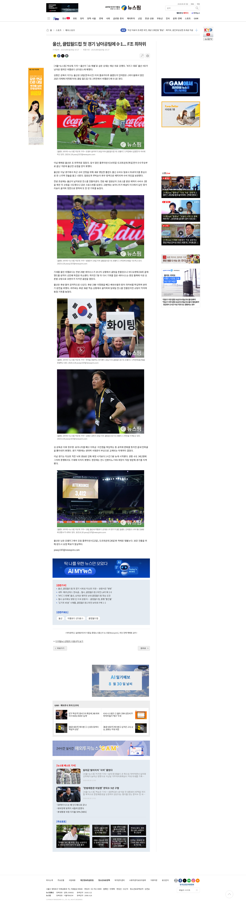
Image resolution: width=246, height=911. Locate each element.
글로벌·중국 (118, 18)
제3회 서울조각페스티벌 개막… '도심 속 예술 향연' (101, 830)
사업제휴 (72, 880)
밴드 (66, 55)
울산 (60, 618)
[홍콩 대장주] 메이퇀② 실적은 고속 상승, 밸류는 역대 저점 (118, 728)
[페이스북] (180, 881)
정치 (82, 18)
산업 (140, 18)
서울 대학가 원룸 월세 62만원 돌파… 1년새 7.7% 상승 (119, 830)
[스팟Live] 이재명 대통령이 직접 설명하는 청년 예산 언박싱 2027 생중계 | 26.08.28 (180, 241)
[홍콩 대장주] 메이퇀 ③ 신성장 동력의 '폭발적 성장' (84, 728)
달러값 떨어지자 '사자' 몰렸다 (98, 770)
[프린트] (147, 56)
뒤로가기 (60, 648)
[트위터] (185, 881)
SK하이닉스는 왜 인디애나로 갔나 (71, 804)
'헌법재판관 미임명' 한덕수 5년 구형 (101, 788)
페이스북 (58, 55)
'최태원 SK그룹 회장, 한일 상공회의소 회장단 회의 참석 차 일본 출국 (72, 843)
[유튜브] (176, 881)
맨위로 (143, 648)
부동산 (160, 18)
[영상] (180, 186)
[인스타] (193, 881)
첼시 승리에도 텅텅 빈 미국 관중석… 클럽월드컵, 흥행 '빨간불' (85, 599)
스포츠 (188, 18)
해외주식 (182, 13)
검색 (197, 8)
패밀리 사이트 (184, 890)
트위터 (62, 55)
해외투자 (131, 18)
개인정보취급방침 (87, 880)
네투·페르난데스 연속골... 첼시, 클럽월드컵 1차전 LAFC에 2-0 (85, 592)
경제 (101, 18)
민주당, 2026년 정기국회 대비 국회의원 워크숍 (137, 842)
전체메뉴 (48, 18)
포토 (75, 18)
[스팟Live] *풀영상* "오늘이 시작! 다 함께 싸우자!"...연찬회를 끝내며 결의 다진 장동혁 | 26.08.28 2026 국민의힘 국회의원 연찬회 (181, 217)
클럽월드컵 (93, 618)
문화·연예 (177, 18)
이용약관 (154, 880)
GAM (196, 18)
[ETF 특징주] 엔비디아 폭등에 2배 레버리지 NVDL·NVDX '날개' (84, 714)
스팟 (166, 173)
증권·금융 (149, 18)
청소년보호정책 (104, 880)
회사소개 (49, 880)
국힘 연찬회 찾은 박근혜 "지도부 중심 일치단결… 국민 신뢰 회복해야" (119, 842)
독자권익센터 (120, 880)
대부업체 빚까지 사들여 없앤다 (70, 808)
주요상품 (61, 880)
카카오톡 (55, 55)
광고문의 (165, 880)
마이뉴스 (196, 13)
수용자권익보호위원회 (137, 880)
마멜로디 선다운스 (75, 618)
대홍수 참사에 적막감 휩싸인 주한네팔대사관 (101, 842)
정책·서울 (91, 18)
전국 (168, 18)
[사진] (68, 776)
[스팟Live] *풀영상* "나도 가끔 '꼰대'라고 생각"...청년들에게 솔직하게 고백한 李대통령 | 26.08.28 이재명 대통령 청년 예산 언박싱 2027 (180, 193)
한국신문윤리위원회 (187, 885)
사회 (108, 18)
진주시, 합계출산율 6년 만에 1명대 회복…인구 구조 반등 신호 (152, 30)
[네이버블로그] (189, 881)
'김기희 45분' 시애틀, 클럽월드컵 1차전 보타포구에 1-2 (82, 602)
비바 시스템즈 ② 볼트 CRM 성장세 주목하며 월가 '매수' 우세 (118, 714)
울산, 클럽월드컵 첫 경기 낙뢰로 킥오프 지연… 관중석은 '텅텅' (85, 588)
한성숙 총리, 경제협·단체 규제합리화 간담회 (137, 830)
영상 (64, 18)
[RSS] (198, 881)
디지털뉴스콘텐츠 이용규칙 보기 (69, 641)
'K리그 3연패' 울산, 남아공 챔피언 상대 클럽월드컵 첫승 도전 (84, 595)
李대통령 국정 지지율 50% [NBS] (72, 811)
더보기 (196, 30)
